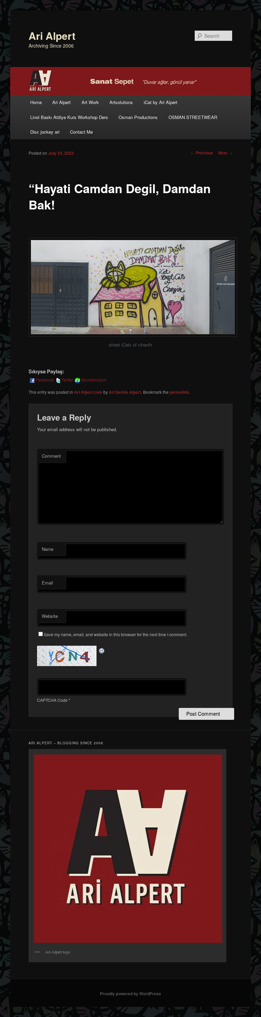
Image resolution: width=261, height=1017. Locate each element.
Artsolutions (121, 102)
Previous (202, 153)
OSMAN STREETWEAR (193, 117)
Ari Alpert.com (88, 392)
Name (47, 549)
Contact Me (81, 132)
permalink (179, 392)
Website (50, 616)
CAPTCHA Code (52, 700)
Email (47, 582)
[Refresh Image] (102, 649)
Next (225, 153)
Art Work (90, 102)
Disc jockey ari (44, 132)
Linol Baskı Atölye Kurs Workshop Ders (69, 117)
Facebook (45, 380)
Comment (51, 456)
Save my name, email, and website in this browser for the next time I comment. (115, 634)
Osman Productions (138, 117)
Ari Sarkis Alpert (125, 392)
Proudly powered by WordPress (130, 993)
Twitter (67, 380)
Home (36, 102)
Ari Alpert (52, 35)
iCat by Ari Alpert (160, 102)
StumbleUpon (93, 380)
